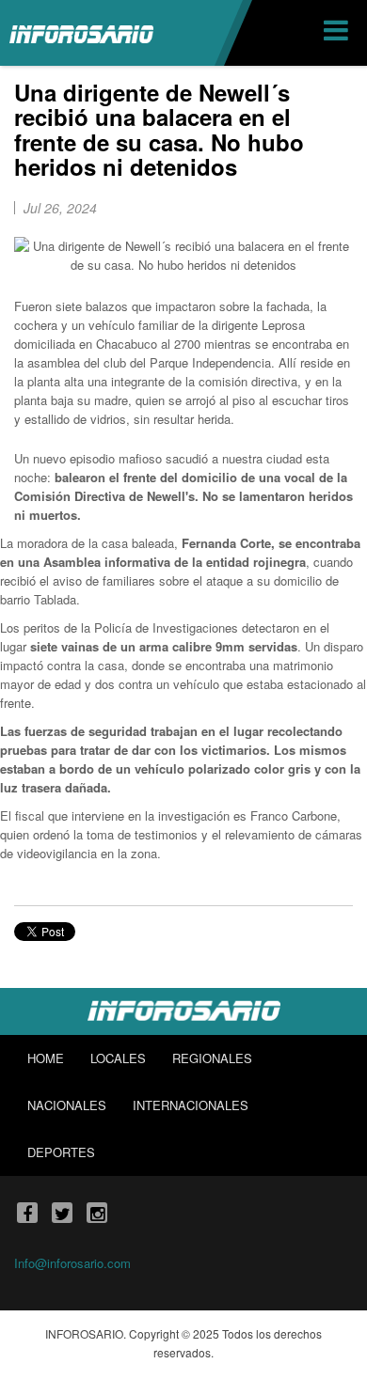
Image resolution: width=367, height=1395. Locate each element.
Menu (338, 33)
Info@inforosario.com (72, 1263)
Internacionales (190, 1105)
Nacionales (66, 1105)
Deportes (61, 1152)
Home (45, 1058)
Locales (118, 1058)
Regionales (212, 1058)
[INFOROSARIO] (81, 32)
